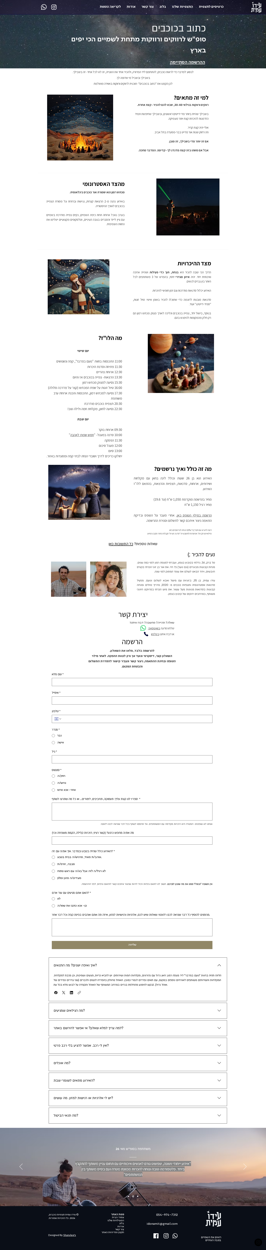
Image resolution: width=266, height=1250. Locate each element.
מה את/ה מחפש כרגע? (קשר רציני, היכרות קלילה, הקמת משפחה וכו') (93, 833)
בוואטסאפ (154, 628)
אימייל (56, 693)
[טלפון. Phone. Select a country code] (58, 718)
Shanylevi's (69, 1235)
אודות (120, 1226)
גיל (54, 751)
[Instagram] (53, 6)
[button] (56, 992)
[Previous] (21, 1167)
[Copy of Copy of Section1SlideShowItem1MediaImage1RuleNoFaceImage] (137, 1196)
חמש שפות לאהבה (82, 435)
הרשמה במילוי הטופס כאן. (194, 515)
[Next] (245, 1167)
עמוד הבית (118, 1217)
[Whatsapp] (43, 6)
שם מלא (58, 674)
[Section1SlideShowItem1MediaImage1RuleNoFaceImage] (128, 1196)
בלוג (121, 1223)
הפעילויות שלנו (115, 1220)
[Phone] (146, 634)
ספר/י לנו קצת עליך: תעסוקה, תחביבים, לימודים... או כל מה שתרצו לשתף (96, 799)
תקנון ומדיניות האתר (112, 1232)
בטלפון (155, 634)
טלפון (56, 711)
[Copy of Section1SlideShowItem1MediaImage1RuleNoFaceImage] (133, 1196)
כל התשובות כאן (120, 544)
